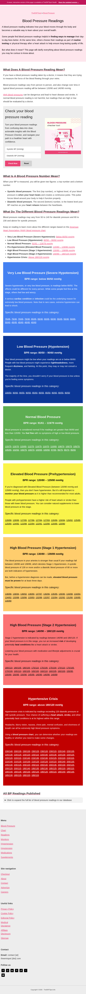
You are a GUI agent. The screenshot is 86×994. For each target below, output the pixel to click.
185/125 (17, 775)
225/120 (26, 755)
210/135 (17, 761)
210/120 (44, 761)
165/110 (17, 671)
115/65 (23, 446)
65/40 (40, 319)
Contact (4, 883)
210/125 (35, 761)
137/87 (39, 594)
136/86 (46, 594)
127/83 (46, 520)
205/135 (70, 761)
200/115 (17, 768)
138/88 (8, 594)
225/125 (17, 755)
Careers (4, 892)
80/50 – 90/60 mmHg (53, 240)
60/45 (46, 319)
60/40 (53, 319)
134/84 (77, 594)
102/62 (16, 450)
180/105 (17, 668)
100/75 (23, 450)
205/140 (61, 761)
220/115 (17, 758)
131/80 (69, 597)
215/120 (61, 758)
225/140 (61, 751)
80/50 (67, 393)
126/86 (54, 520)
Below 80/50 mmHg (65, 237)
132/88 (39, 597)
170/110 (61, 668)
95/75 (60, 450)
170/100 (9, 671)
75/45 (7, 319)
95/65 (73, 450)
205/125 (17, 765)
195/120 (61, 768)
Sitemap (4, 938)
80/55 (60, 393)
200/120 (9, 768)
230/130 (26, 751)
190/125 (35, 772)
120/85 (54, 524)
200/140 (44, 765)
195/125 (53, 768)
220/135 (53, 755)
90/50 (28, 393)
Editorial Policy (7, 918)
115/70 (16, 446)
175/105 (44, 668)
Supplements (7, 857)
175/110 (35, 668)
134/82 (8, 597)
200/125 (70, 765)
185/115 (35, 775)
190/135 (17, 772)
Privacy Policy (7, 909)
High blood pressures (13, 95)
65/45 (33, 319)
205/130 (9, 765)
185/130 (9, 775)
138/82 (23, 594)
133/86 (23, 597)
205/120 (26, 765)
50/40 (7, 322)
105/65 (8, 450)
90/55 (21, 393)
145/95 (31, 674)
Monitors (5, 839)
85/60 (34, 393)
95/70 (66, 450)
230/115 (53, 751)
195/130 (44, 768)
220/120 (9, 758)
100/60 (46, 450)
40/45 (27, 322)
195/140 (26, 768)
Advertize (5, 887)
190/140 (9, 772)
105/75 (69, 446)
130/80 (8, 601)
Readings (5, 835)
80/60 (54, 393)
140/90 (46, 674)
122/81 (39, 524)
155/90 (8, 674)
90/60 (15, 393)
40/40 (33, 322)
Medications (6, 853)
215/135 (35, 758)
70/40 (27, 319)
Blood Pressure (49, 13)
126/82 (69, 520)
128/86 (16, 520)
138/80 (31, 594)
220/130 (61, 755)
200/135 (53, 765)
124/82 (16, 524)
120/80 (62, 524)
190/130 (26, 772)
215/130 (44, 758)
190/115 (53, 772)
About (3, 878)
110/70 (46, 446)
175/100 (52, 668)
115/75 (8, 446)
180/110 (8, 668)
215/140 (26, 758)
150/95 (16, 674)
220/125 (70, 755)
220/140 (44, 755)
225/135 (70, 751)
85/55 (41, 393)
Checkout (5, 874)
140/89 (54, 674)
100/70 (31, 450)
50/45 (72, 319)
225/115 (35, 755)
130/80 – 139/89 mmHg (64, 250)
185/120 (26, 775)
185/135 (70, 772)
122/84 (31, 524)
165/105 (26, 671)
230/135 (17, 751)
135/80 (62, 594)
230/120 (44, 751)
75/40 (14, 319)
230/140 (9, 751)
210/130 (26, 761)
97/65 (53, 450)
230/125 (35, 751)
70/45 (20, 319)
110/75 (38, 446)
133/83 (31, 597)
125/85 (77, 520)
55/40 (66, 319)
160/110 (44, 671)
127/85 (23, 520)
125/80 (8, 524)
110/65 (53, 446)
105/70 (76, 446)
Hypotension (6, 848)
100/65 (39, 450)
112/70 (31, 446)
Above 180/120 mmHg (38, 257)
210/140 (9, 761)
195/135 (35, 768)
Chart (3, 830)
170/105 (70, 668)
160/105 (52, 671)
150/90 (23, 674)
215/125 (53, 758)
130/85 (77, 597)
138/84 (16, 594)
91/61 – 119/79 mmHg (42, 243)
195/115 (70, 768)
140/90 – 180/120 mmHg (64, 254)
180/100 (26, 668)
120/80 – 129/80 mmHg (64, 247)
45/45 (14, 322)
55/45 (59, 319)
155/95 (69, 671)
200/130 (61, 765)
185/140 (61, 772)
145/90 (39, 674)
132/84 (54, 597)
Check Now (12, 163)
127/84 (39, 520)
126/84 (62, 520)
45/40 (20, 322)
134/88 (69, 594)
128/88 (8, 520)
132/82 (62, 597)
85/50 (47, 393)
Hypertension (7, 844)
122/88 (23, 524)
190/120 (44, 772)
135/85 (54, 594)
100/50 (8, 393)
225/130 (9, 755)
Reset (26, 163)
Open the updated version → (69, 2)
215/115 (70, 758)
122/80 (46, 524)
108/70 (61, 446)
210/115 (53, 761)
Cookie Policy (7, 913)
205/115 (35, 765)
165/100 (35, 671)
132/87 (46, 597)
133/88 (16, 597)
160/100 (61, 671)
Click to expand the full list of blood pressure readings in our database (39, 800)
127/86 (31, 520)
